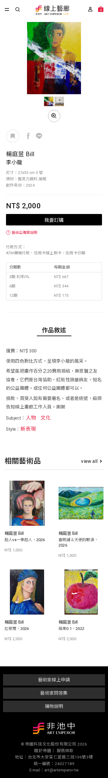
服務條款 (65, 750)
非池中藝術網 (54, 729)
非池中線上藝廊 (52, 10)
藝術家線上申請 (54, 680)
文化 (45, 418)
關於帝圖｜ (45, 750)
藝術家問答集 (54, 693)
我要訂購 (54, 219)
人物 (31, 418)
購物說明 (54, 706)
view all (89, 461)
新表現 (28, 429)
